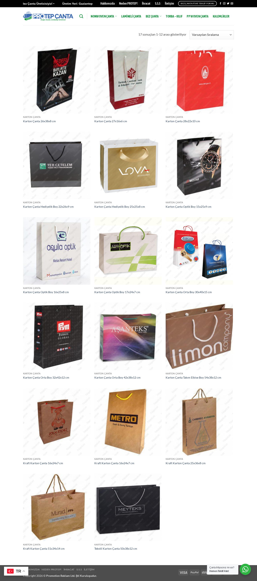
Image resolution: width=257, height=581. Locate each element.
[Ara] (81, 16)
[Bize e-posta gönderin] (232, 3)
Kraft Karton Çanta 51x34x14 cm (44, 548)
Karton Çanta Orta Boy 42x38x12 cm (117, 377)
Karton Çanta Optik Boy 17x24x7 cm (117, 292)
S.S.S (157, 3)
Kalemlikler (221, 16)
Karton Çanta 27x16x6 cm (110, 121)
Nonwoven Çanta (102, 16)
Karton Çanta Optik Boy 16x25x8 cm (46, 292)
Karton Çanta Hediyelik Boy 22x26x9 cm (48, 206)
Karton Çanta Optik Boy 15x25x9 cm (188, 206)
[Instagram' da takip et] (224, 3)
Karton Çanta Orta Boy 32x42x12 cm (46, 377)
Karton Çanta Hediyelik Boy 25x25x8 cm (119, 206)
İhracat (146, 3)
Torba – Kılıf (174, 16)
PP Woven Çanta (197, 16)
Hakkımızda (107, 3)
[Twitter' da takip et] (228, 3)
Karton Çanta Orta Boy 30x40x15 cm (189, 292)
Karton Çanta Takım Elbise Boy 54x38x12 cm (193, 377)
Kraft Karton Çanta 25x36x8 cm (186, 463)
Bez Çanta (152, 16)
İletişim (169, 3)
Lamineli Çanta (131, 16)
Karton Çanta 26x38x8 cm (39, 121)
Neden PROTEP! (128, 3)
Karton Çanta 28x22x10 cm (183, 121)
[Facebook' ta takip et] (220, 3)
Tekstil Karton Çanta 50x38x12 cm (115, 548)
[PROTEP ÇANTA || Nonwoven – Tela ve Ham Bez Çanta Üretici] (48, 16)
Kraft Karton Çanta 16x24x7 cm (43, 463)
